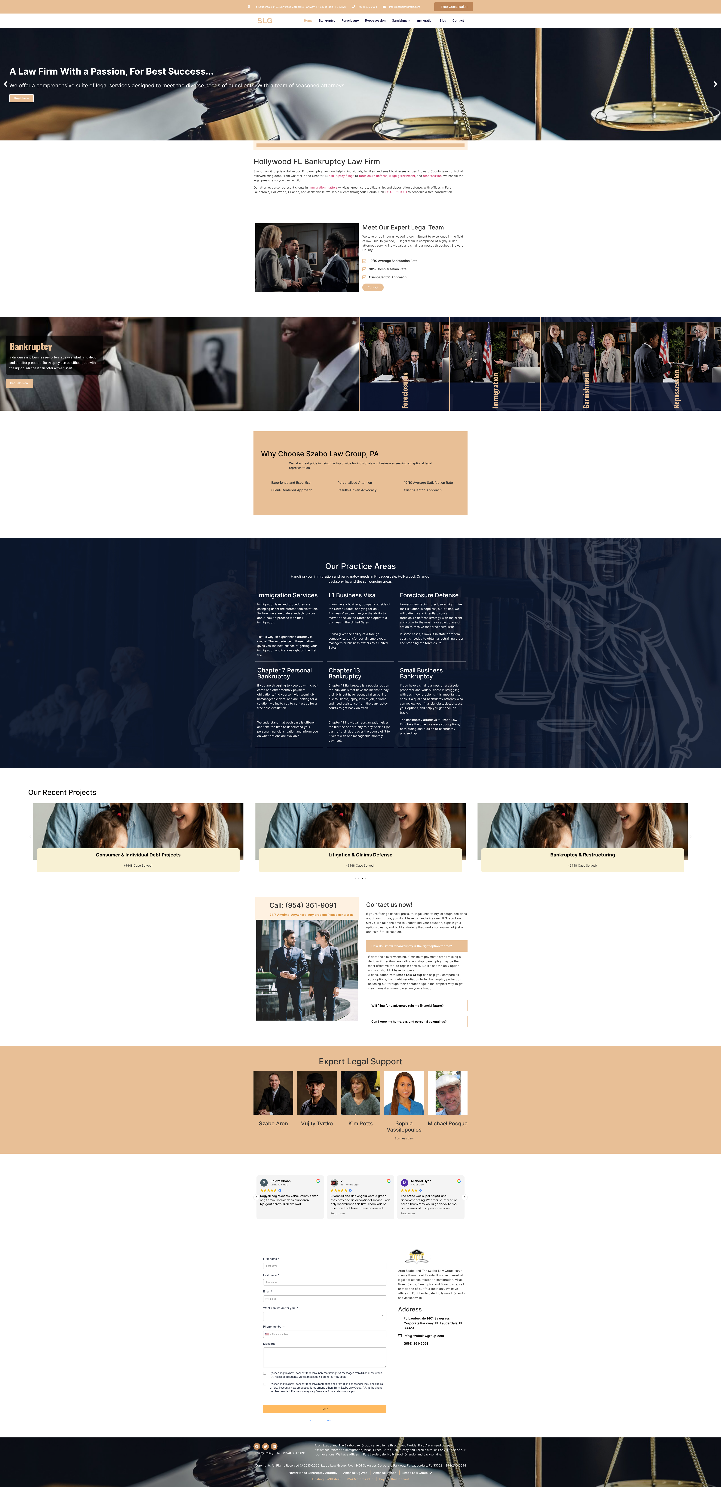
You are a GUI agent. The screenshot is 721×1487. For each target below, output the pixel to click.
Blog (443, 20)
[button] (5, 84)
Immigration (424, 20)
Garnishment (401, 20)
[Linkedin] (274, 1446)
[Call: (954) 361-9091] (263, 908)
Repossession (375, 20)
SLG (265, 21)
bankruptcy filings (341, 176)
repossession (432, 176)
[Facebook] (256, 1446)
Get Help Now (19, 383)
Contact (458, 20)
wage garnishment (402, 176)
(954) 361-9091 (396, 192)
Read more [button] (289, 1213)
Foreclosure (350, 20)
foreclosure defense (373, 176)
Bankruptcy (327, 20)
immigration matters (323, 187)
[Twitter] (265, 1446)
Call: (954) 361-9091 (303, 905)
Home (308, 20)
